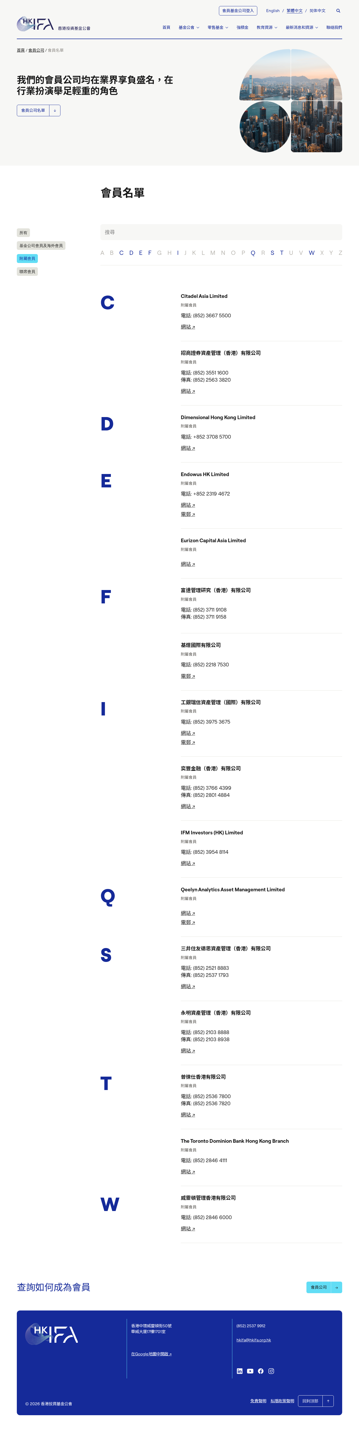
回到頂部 (310, 1400)
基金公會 (186, 27)
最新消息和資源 (299, 27)
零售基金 (215, 27)
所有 (23, 232)
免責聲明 (258, 1400)
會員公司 (36, 50)
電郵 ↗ (188, 514)
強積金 (242, 27)
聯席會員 (27, 271)
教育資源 (265, 27)
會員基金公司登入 (238, 10)
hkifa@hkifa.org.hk (254, 1340)
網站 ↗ (188, 327)
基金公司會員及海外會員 (41, 245)
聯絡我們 (334, 27)
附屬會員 (27, 258)
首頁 (166, 27)
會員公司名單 (33, 110)
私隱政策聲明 (282, 1400)
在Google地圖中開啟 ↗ (151, 1353)
